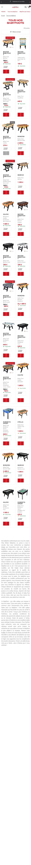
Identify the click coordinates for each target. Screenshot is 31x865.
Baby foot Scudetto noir (21, 342)
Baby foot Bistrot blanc (22, 261)
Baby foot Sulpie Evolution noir (6, 507)
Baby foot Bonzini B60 (6, 468)
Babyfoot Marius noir (21, 468)
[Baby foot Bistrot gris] (8, 287)
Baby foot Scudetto (21, 97)
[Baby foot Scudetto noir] (23, 327)
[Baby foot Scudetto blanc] (8, 326)
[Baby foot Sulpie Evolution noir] (8, 494)
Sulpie (6, 214)
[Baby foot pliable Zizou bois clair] (8, 85)
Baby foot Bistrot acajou (21, 220)
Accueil (3, 15)
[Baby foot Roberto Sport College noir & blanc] (23, 494)
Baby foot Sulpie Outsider (21, 380)
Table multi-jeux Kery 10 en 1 (21, 59)
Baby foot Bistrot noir (6, 261)
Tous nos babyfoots (11, 15)
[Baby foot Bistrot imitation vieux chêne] (8, 369)
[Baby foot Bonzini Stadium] (23, 287)
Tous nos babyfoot (12, 11)
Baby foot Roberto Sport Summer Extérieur (6, 428)
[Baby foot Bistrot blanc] (23, 247)
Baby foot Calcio (6, 142)
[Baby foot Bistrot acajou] (23, 206)
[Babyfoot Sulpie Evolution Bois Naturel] (8, 206)
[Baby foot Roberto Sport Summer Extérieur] (8, 413)
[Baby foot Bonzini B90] (23, 128)
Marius (21, 175)
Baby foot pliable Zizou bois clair (7, 100)
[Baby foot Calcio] (8, 128)
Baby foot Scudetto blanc (6, 340)
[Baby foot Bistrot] (8, 43)
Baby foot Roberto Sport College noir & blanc (21, 509)
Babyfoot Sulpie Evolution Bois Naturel (7, 219)
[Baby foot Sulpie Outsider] (23, 368)
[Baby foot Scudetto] (23, 83)
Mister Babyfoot (7, 53)
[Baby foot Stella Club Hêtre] (23, 413)
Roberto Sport (7, 422)
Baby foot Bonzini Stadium (21, 299)
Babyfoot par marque (25, 11)
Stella (20, 422)
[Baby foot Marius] (23, 166)
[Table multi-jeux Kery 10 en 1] (23, 43)
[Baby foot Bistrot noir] (8, 247)
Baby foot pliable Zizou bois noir (7, 181)
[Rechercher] (25, 7)
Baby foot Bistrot (6, 57)
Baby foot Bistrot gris (6, 301)
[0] (28, 7)
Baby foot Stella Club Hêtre (21, 426)
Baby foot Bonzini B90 (21, 139)
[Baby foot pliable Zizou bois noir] (8, 166)
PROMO (3, 11)
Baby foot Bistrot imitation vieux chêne (6, 384)
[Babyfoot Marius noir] (23, 457)
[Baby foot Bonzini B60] (8, 457)
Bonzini (21, 136)
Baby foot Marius (21, 178)
